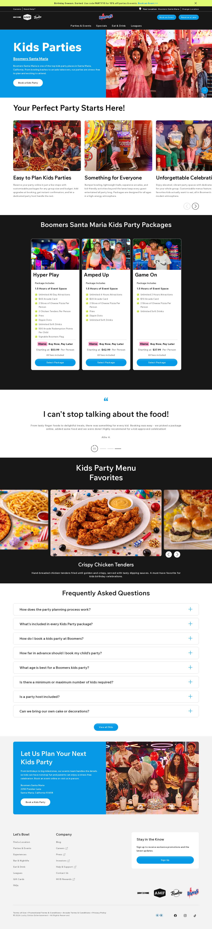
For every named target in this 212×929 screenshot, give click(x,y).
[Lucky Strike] (17, 17)
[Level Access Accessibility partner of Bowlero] (159, 915)
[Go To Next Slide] (195, 206)
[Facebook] (175, 915)
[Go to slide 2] (110, 448)
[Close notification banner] (196, 3)
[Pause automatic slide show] (94, 448)
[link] (166, 17)
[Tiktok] (194, 915)
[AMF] (27, 17)
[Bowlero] (37, 17)
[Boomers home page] (106, 17)
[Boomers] (193, 893)
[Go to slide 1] (103, 448)
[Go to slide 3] (118, 448)
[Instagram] (185, 915)
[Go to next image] (177, 554)
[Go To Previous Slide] (187, 206)
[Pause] (204, 90)
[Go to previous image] (168, 554)
